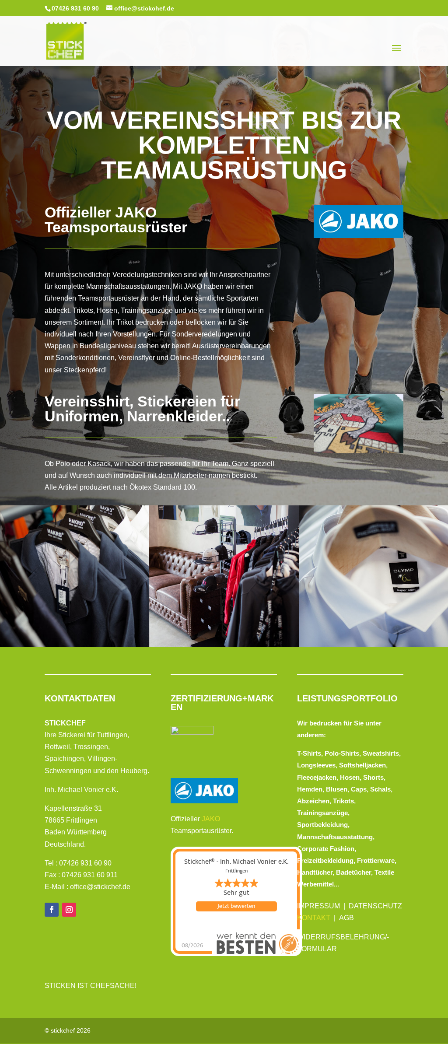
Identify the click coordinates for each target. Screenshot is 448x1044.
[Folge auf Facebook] (52, 910)
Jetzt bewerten (236, 906)
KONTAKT (313, 917)
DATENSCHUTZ (375, 906)
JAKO (211, 819)
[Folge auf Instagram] (69, 910)
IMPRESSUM (318, 906)
